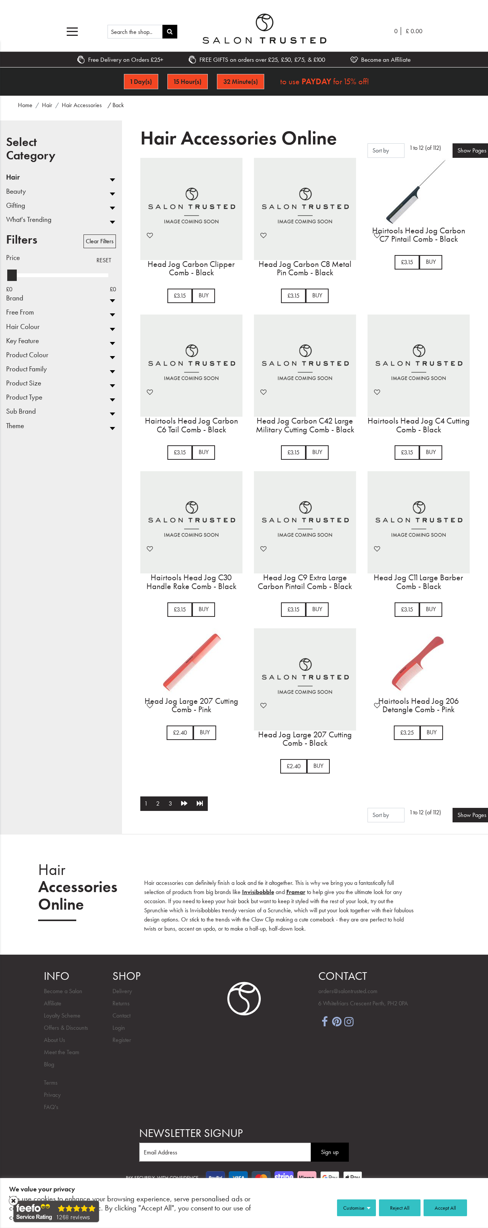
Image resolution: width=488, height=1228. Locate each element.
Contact (121, 1015)
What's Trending (28, 220)
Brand (14, 298)
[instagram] (349, 1021)
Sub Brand (21, 412)
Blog (49, 1064)
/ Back (116, 105)
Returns (121, 1003)
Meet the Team (61, 1052)
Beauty (16, 192)
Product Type (24, 397)
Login (118, 1028)
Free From (20, 312)
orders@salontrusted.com (347, 991)
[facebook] (324, 1021)
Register (121, 1040)
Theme (15, 426)
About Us (54, 1040)
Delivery (122, 991)
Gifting (15, 206)
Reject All (399, 1207)
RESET (103, 260)
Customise (353, 1207)
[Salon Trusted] (264, 28)
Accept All (445, 1207)
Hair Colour (23, 327)
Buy (204, 295)
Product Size (23, 383)
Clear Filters (100, 241)
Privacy (52, 1095)
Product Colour (27, 355)
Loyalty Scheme (62, 1015)
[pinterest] (337, 1021)
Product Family (26, 369)
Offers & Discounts (66, 1028)
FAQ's (51, 1107)
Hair (13, 177)
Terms (51, 1083)
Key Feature (22, 341)
